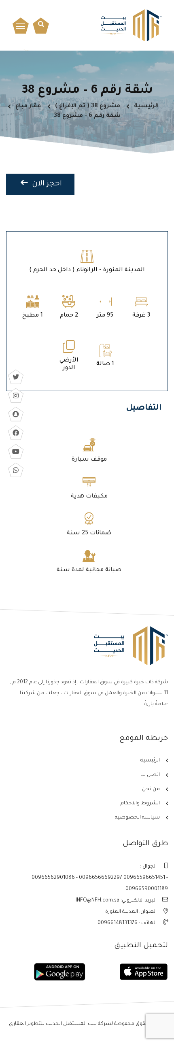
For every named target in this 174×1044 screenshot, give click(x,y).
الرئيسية (146, 106)
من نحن (151, 789)
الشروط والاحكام (140, 803)
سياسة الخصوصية (137, 818)
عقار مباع (28, 106)
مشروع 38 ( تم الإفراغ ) (87, 106)
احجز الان (46, 184)
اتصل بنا (150, 775)
